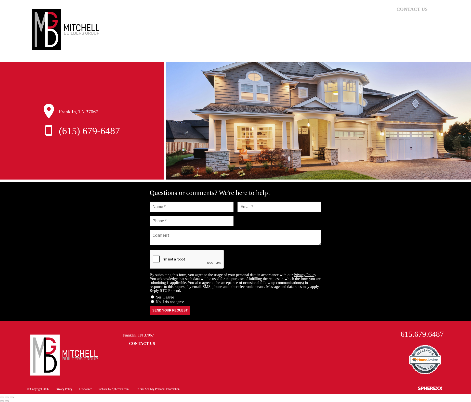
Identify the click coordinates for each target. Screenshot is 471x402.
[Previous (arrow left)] (2, 401)
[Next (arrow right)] (7, 401)
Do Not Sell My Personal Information (157, 389)
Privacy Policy (305, 275)
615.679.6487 (422, 334)
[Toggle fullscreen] (7, 397)
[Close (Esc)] (2, 397)
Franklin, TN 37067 (138, 335)
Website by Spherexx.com (113, 389)
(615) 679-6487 (89, 130)
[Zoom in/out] (12, 397)
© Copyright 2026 (38, 389)
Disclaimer (85, 389)
